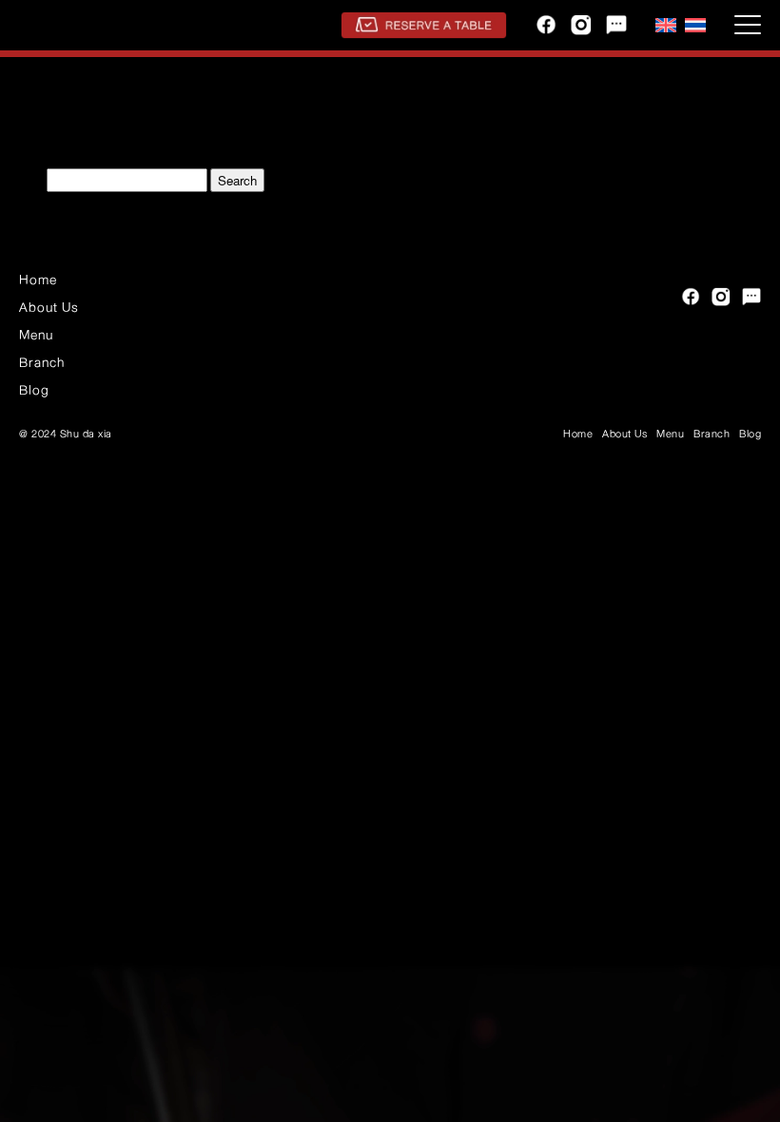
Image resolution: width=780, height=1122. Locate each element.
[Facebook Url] (546, 24)
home (38, 279)
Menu (36, 334)
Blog (34, 389)
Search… (22, 182)
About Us (49, 307)
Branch (42, 362)
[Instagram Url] (581, 24)
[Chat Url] (616, 24)
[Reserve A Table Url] (424, 25)
